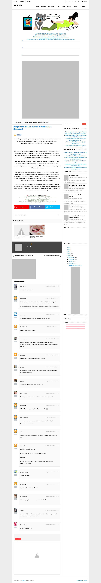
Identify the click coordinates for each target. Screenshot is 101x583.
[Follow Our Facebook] (64, 1)
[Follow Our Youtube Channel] (72, 1)
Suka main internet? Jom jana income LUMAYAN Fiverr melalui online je (50, 37)
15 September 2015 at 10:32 (50, 381)
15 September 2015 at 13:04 (50, 431)
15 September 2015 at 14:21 (50, 484)
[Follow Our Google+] (69, 1)
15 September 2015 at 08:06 (50, 298)
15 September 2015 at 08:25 (50, 314)
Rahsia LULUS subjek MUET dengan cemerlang (50, 38)
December (71, 257)
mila (21, 431)
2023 (68, 247)
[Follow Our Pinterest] (78, 1)
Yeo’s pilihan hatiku (74, 175)
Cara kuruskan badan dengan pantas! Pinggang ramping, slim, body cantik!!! (37, 198)
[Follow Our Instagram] (75, 1)
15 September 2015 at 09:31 (50, 338)
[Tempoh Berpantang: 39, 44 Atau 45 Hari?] (21, 230)
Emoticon (18, 538)
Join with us (84, 1)
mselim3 (22, 446)
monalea (22, 355)
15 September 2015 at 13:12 (50, 445)
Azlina (22, 510)
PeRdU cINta (23, 393)
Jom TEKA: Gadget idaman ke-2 (77, 185)
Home (15, 122)
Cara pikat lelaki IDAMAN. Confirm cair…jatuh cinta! (37, 196)
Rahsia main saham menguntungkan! (37, 200)
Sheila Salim (23, 339)
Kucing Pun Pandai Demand (76, 206)
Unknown (27, 244)
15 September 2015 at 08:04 (50, 286)
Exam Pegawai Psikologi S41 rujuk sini (75, 155)
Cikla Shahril (23, 496)
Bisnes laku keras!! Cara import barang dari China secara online (50, 35)
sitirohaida (23, 286)
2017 (68, 251)
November (71, 259)
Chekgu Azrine (24, 472)
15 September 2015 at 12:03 (50, 417)
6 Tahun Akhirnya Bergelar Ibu (51, 255)
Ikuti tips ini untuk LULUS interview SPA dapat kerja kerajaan (51, 33)
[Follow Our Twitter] (66, 1)
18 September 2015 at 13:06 (50, 524)
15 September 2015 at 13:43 (50, 472)
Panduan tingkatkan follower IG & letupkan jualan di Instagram (50, 34)
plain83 (22, 381)
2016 (68, 253)
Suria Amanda (24, 417)
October (71, 261)
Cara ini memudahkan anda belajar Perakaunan (37, 199)
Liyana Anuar (23, 524)
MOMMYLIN (23, 327)
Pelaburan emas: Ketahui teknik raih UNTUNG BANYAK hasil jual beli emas (37, 201)
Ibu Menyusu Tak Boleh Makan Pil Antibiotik (36, 237)
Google (21, 207)
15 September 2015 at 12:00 (50, 405)
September (71, 263)
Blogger (85, 580)
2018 (68, 249)
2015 (68, 255)
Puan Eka (22, 367)
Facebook (37, 207)
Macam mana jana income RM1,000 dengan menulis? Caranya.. (37, 203)
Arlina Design (80, 580)
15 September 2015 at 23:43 (50, 510)
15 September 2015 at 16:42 (50, 496)
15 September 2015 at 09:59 (50, 354)
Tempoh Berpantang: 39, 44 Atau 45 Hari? (20, 237)
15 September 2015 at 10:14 (50, 367)
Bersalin (20, 122)
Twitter (52, 207)
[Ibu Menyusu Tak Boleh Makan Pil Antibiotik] (37, 230)
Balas (15, 289)
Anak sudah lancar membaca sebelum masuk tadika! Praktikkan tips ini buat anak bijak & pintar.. (51, 39)
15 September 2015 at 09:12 (50, 326)
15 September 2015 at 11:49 (50, 393)
